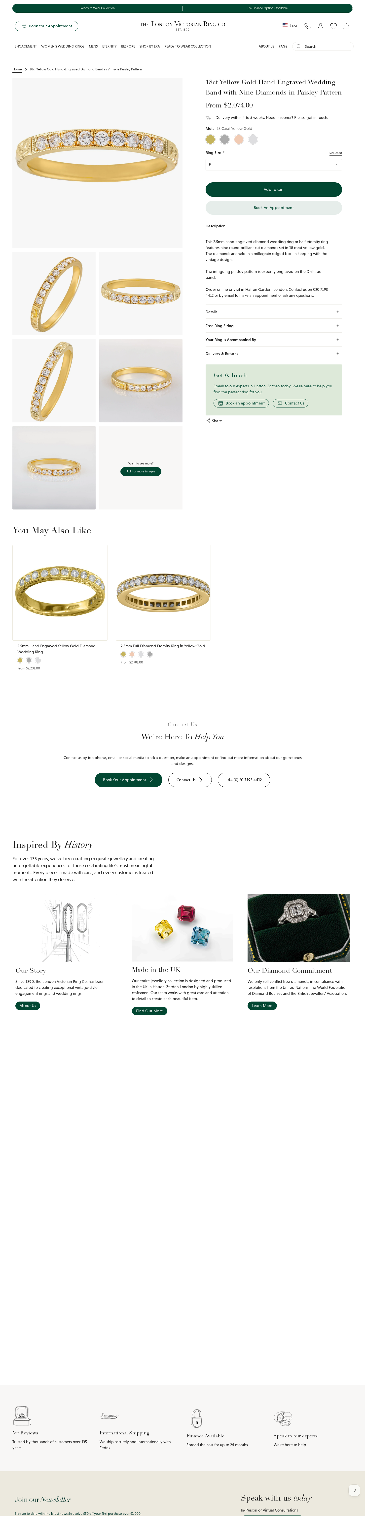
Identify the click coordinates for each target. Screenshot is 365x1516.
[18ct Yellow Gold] (210, 139)
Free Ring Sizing (220, 325)
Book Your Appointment (50, 26)
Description (215, 226)
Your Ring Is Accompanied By (231, 339)
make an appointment (195, 758)
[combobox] (327, 46)
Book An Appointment (274, 207)
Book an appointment (245, 403)
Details (211, 311)
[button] (25, 46)
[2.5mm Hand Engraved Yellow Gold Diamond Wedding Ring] (60, 593)
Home (17, 69)
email (229, 295)
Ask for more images (141, 471)
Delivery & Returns (222, 353)
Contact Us (294, 403)
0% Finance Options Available (268, 8)
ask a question (162, 758)
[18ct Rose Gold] (238, 139)
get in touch (316, 117)
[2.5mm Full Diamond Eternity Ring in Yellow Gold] (163, 593)
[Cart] (346, 26)
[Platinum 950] (224, 139)
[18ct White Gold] (253, 139)
